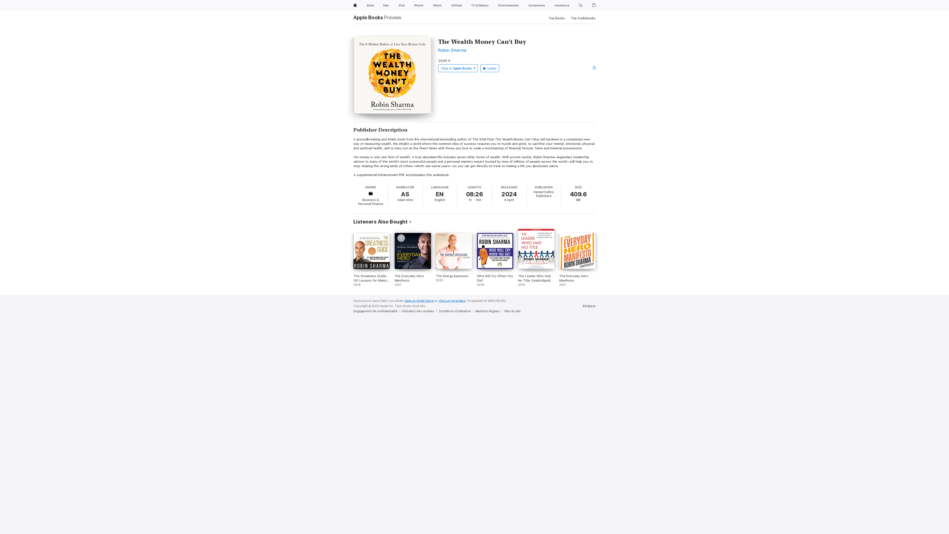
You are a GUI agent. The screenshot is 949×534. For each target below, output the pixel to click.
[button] (580, 5)
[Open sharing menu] (594, 68)
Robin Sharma (452, 50)
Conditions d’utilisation (455, 311)
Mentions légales (487, 311)
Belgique (589, 306)
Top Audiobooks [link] (583, 18)
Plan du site (512, 311)
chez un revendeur (452, 301)
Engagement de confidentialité (375, 311)
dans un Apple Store (419, 301)
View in (456, 68)
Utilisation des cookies (418, 311)
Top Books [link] (557, 18)
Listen (492, 68)
